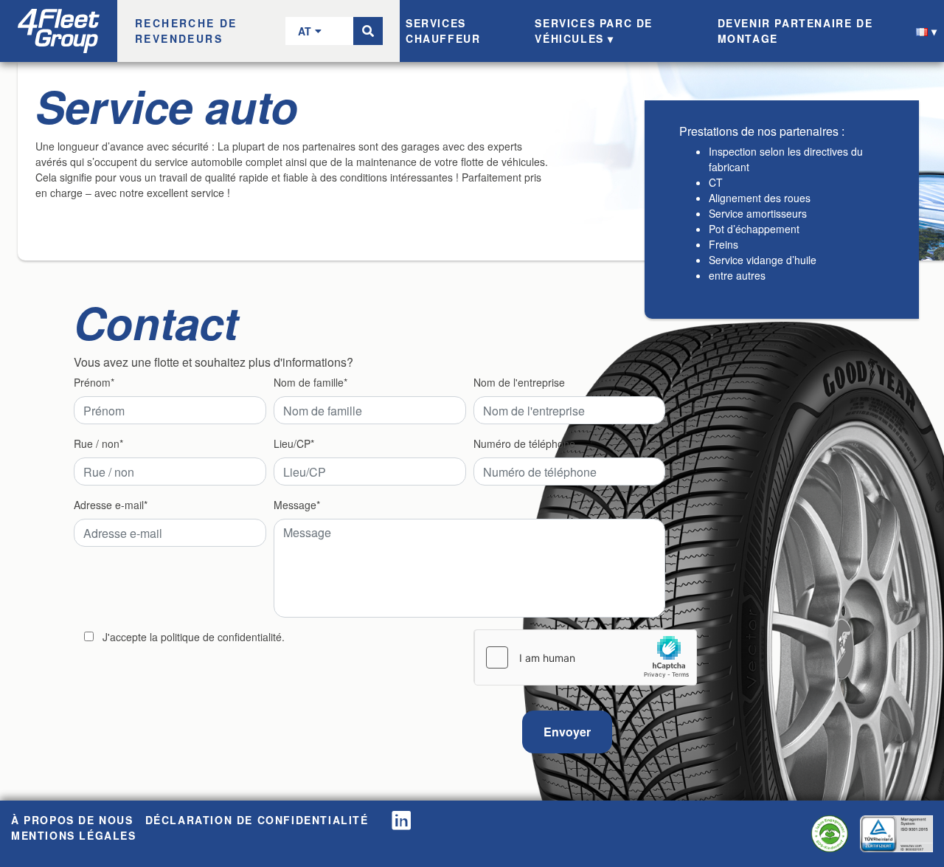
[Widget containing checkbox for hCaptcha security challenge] (585, 657)
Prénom (92, 382)
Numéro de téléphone (524, 443)
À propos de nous (72, 819)
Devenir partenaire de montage (795, 30)
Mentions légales (73, 835)
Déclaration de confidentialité (257, 819)
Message (295, 504)
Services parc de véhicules (594, 30)
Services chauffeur (443, 30)
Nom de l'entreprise (519, 382)
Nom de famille (309, 382)
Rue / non (96, 443)
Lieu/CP (292, 443)
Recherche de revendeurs (186, 30)
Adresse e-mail (109, 504)
